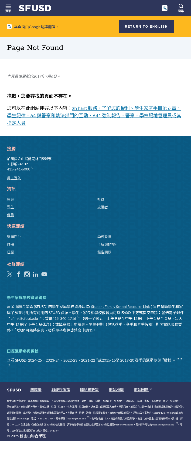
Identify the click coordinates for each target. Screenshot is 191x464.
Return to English (146, 26)
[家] (35, 9)
